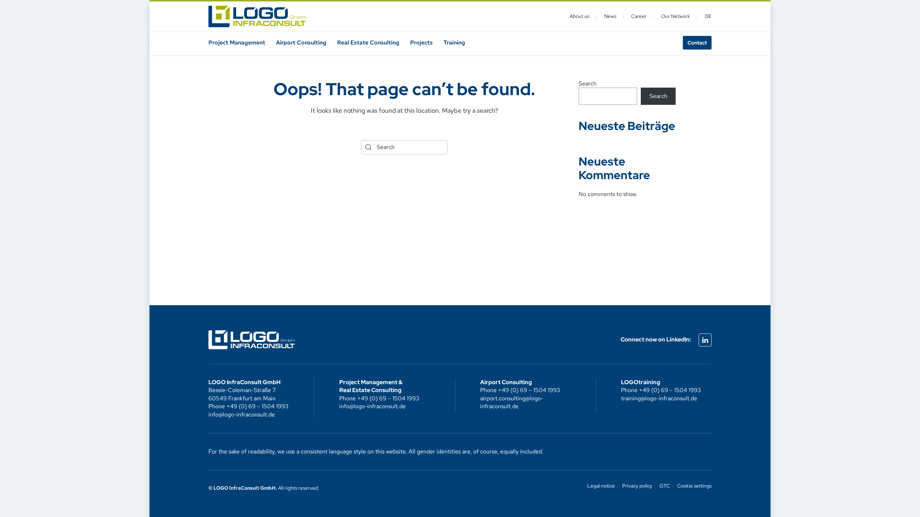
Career (639, 16)
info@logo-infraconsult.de (241, 414)
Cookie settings (694, 486)
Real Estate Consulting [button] (368, 42)
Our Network (675, 16)
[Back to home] (256, 16)
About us (579, 16)
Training (454, 42)
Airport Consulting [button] (301, 42)
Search (588, 83)
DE (708, 16)
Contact (697, 42)
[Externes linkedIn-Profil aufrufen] (705, 340)
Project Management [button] (236, 42)
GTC (664, 486)
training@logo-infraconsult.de (659, 398)
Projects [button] (421, 42)
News (610, 16)
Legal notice (601, 486)
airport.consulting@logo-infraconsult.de (511, 402)
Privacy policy (637, 486)
